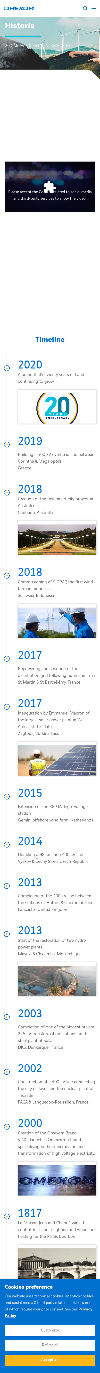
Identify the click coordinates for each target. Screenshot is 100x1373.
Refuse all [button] (50, 1345)
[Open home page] (19, 8)
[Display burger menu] (94, 8)
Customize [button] (50, 1330)
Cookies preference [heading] (29, 1287)
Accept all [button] (50, 1359)
